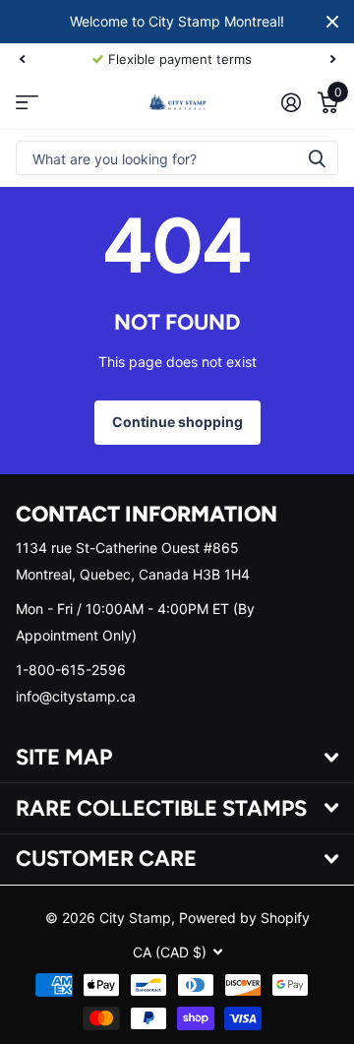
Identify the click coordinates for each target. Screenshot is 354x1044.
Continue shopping (177, 421)
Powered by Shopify (244, 917)
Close (332, 21)
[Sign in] (290, 102)
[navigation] (21, 59)
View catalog (27, 101)
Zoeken (316, 158)
